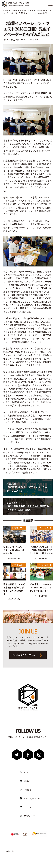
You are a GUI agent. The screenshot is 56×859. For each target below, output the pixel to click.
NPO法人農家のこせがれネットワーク (25, 833)
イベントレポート (31, 39)
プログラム (28, 789)
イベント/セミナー (32, 798)
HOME (27, 772)
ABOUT (27, 781)
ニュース (27, 807)
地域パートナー (30, 815)
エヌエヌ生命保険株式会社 (38, 832)
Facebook (28, 754)
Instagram (39, 754)
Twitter (17, 754)
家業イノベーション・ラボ (19, 2)
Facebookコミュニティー (25, 655)
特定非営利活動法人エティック (14, 833)
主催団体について (13, 851)
